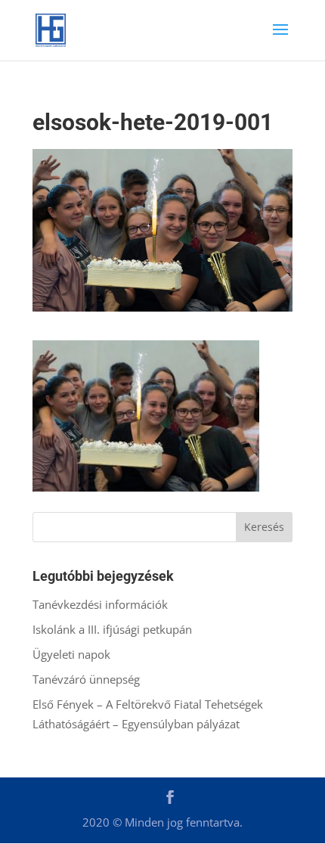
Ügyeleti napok (71, 654)
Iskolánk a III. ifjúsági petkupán (112, 629)
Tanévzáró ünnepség (86, 679)
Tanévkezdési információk (100, 604)
